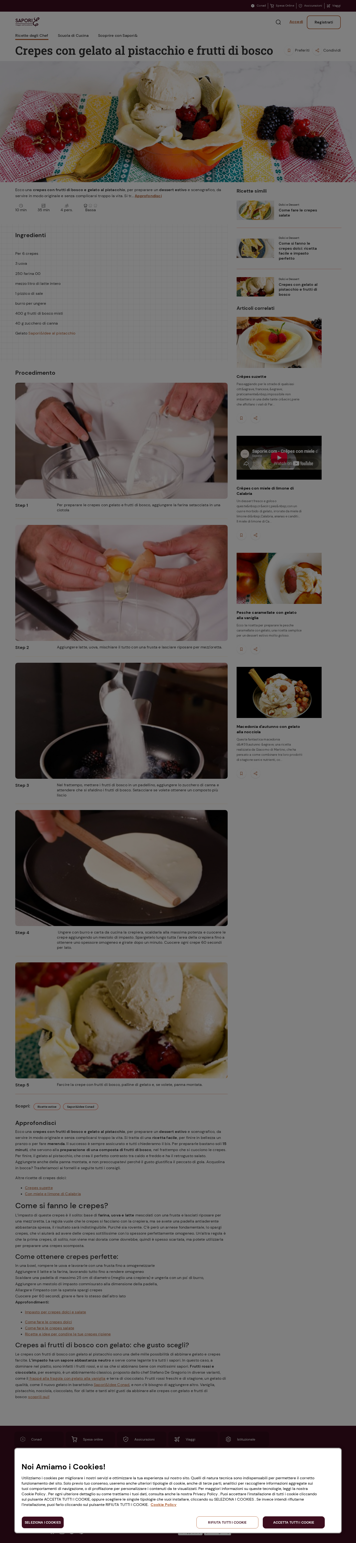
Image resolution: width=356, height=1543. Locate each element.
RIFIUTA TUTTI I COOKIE (227, 1522)
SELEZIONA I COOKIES (43, 1522)
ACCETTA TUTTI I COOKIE (293, 1522)
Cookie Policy (164, 1504)
